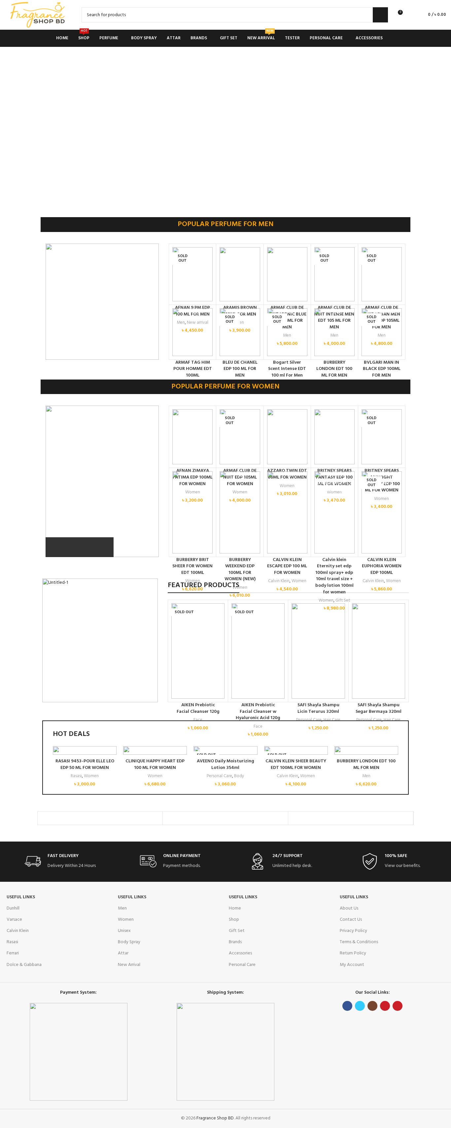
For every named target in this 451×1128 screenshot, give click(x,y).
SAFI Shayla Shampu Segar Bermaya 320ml (378, 708)
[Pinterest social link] (397, 1006)
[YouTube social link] (385, 1006)
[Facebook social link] (347, 1006)
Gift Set (237, 931)
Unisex (124, 931)
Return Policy (353, 953)
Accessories (240, 953)
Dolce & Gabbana (24, 965)
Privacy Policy (353, 931)
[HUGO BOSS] (350, 818)
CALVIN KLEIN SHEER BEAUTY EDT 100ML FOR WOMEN (295, 764)
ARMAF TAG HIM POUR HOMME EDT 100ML (192, 369)
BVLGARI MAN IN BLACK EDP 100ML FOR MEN (381, 369)
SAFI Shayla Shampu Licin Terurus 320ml (318, 708)
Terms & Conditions (359, 942)
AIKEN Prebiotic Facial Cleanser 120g (198, 708)
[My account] (411, 14)
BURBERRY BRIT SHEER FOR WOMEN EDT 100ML (192, 566)
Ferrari (13, 953)
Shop (234, 919)
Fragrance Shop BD (215, 1118)
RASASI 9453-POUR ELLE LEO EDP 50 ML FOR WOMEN (84, 764)
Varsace (14, 919)
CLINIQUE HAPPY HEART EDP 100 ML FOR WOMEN (155, 764)
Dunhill (13, 908)
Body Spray (129, 942)
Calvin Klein (287, 776)
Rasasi (76, 776)
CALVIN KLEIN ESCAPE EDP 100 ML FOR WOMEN (287, 566)
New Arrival (129, 965)
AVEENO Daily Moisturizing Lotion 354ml (225, 764)
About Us (349, 908)
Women (91, 776)
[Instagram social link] (372, 1006)
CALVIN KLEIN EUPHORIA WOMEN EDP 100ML (381, 566)
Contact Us (351, 919)
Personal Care (219, 776)
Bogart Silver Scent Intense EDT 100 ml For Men (287, 369)
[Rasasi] (225, 818)
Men (366, 776)
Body (239, 776)
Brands (235, 942)
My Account (352, 965)
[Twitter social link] (360, 1006)
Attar (123, 953)
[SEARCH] (380, 14)
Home (235, 908)
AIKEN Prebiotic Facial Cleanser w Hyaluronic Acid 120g (258, 711)
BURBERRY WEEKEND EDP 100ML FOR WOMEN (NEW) (240, 569)
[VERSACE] (100, 818)
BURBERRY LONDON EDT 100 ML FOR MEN (334, 369)
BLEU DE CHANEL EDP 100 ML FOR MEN (240, 369)
